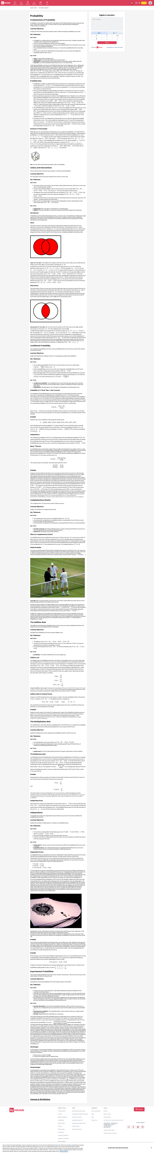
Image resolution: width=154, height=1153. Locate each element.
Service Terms (107, 1114)
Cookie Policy (107, 1117)
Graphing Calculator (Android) (80, 1114)
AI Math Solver (62, 1111)
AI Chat (60, 1114)
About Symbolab (95, 1111)
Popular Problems (62, 1117)
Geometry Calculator (63, 1138)
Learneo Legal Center (109, 1130)
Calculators (61, 1132)
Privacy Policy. (64, 1151)
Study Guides (33, 7)
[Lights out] (139, 3)
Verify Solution (62, 1141)
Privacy (105, 1111)
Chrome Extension (77, 1129)
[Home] (16, 1112)
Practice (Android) (77, 1117)
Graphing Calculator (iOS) (79, 1123)
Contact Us (94, 1120)
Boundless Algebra (44, 7)
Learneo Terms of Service (110, 1133)
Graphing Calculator (63, 1135)
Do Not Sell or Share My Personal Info (113, 1120)
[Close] (151, 1148)
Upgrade (144, 2)
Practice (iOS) (75, 1126)
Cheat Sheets (61, 1129)
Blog (92, 1114)
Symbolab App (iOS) (77, 1120)
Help (92, 1117)
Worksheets (61, 1120)
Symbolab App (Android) (78, 1111)
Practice (60, 1126)
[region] (77, 1148)
